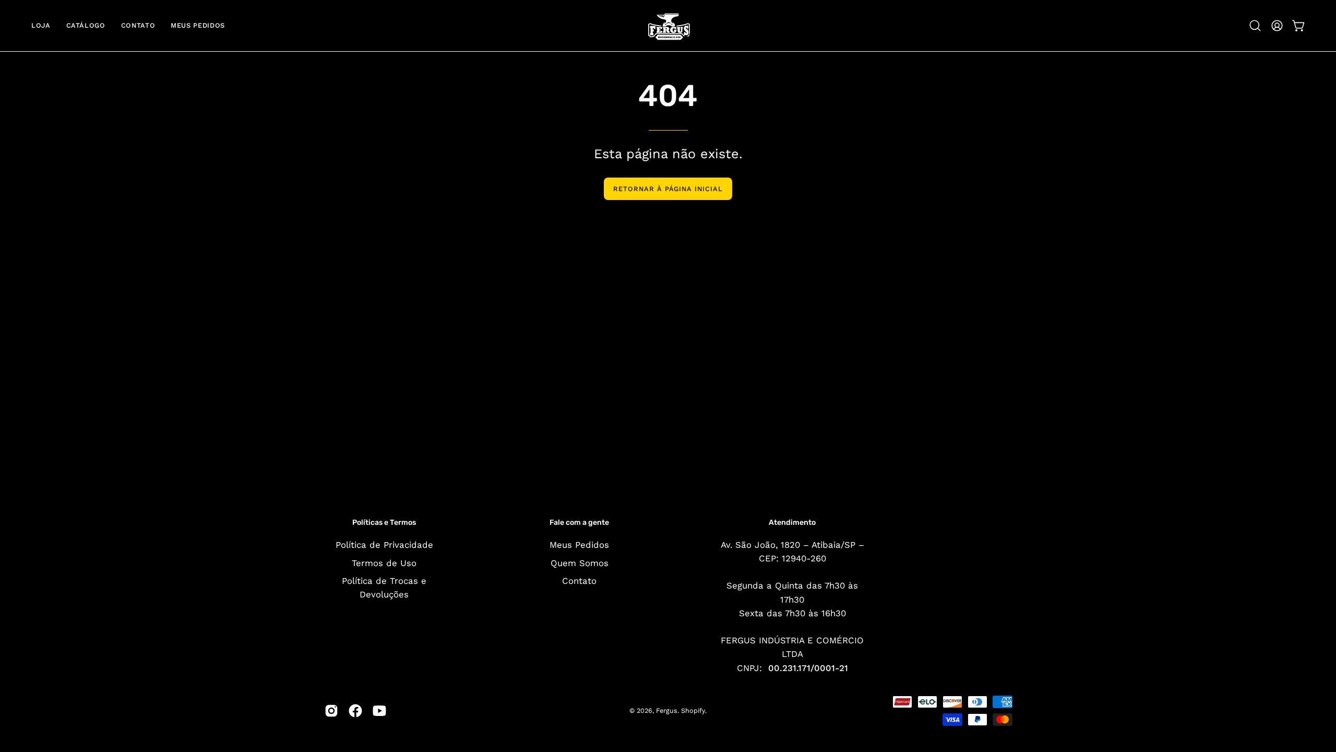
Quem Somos (580, 562)
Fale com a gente (579, 522)
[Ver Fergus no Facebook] (355, 711)
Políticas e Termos (384, 522)
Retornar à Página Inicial (668, 189)
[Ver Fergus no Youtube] (379, 711)
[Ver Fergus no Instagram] (331, 711)
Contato (579, 580)
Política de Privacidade (384, 544)
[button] (1255, 26)
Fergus (666, 710)
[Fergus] (668, 25)
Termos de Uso (384, 562)
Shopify (693, 710)
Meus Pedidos (579, 544)
